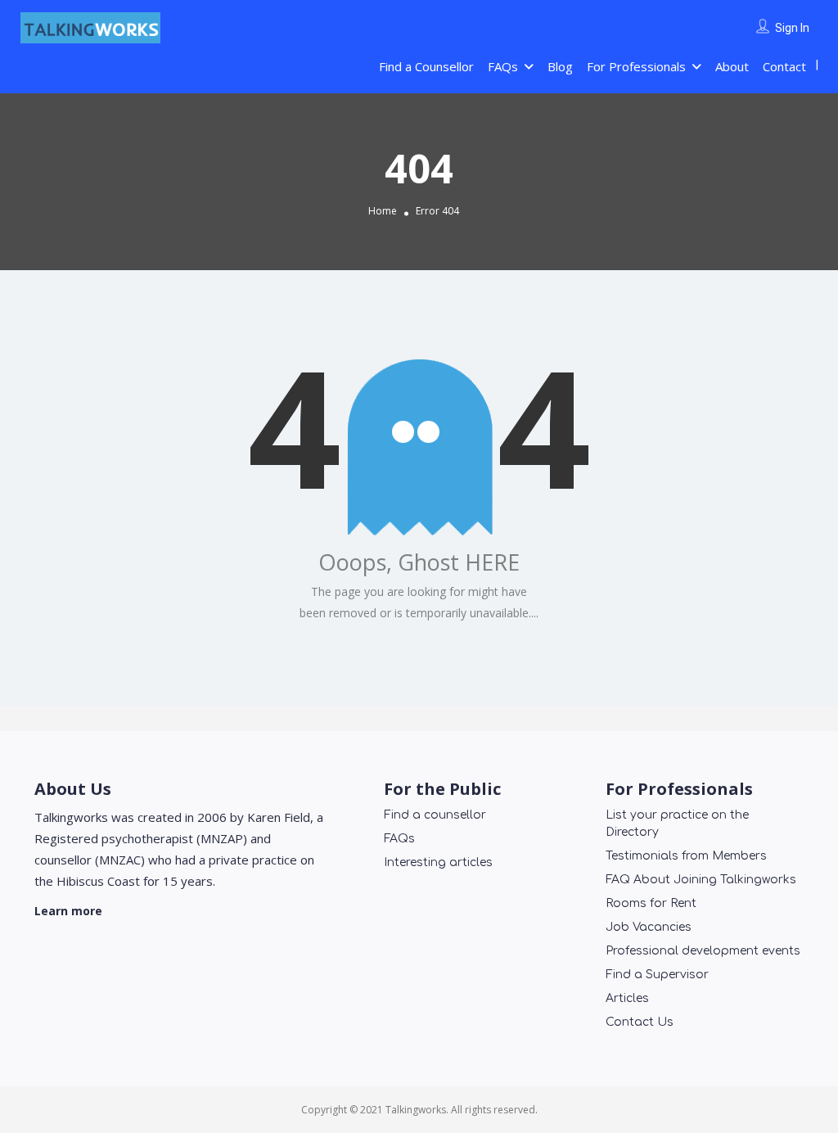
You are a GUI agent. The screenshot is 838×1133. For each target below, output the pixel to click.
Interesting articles (438, 862)
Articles (627, 998)
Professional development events (703, 951)
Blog (560, 66)
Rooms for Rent (651, 903)
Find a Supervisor (657, 974)
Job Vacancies (649, 927)
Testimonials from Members (686, 856)
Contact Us (640, 1022)
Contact (784, 66)
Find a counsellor (435, 815)
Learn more (68, 911)
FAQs (503, 66)
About (732, 66)
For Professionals (636, 66)
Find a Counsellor (426, 66)
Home (382, 211)
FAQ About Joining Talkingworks (701, 879)
